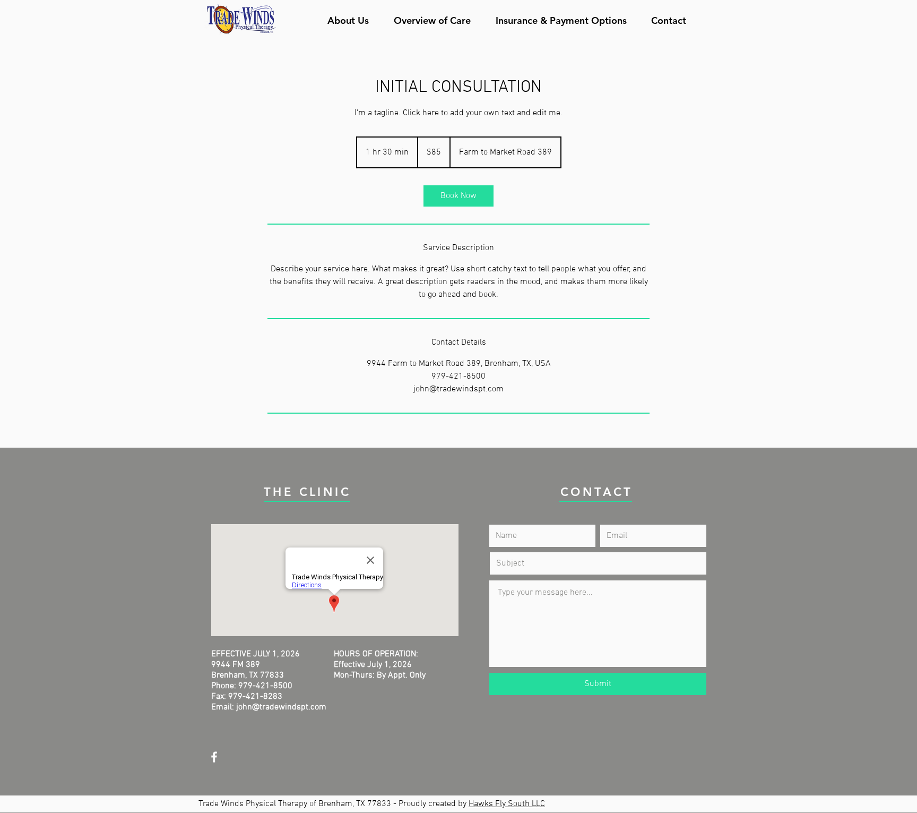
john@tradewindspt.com (281, 707)
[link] (458, 196)
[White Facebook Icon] (214, 757)
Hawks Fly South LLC (507, 804)
